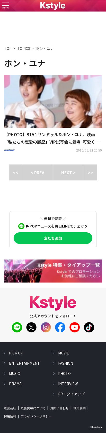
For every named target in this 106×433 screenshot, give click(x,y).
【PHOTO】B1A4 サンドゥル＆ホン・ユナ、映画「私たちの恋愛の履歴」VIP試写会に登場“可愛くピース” (51, 138)
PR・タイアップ (71, 393)
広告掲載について (33, 408)
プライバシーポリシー (36, 416)
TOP (8, 48)
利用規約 (79, 408)
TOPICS (23, 48)
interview (68, 383)
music (14, 373)
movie (63, 352)
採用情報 (10, 416)
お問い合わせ (59, 408)
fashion (65, 363)
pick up (16, 352)
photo (64, 373)
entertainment (24, 363)
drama (15, 383)
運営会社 (10, 408)
